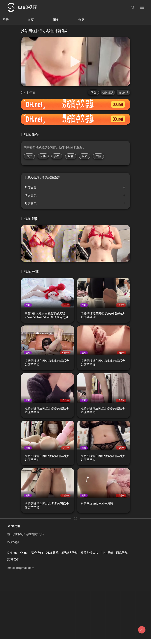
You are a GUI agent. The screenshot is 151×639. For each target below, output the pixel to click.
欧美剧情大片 (89, 552)
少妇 (56, 156)
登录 (6, 20)
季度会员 (30, 195)
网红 (84, 156)
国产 (29, 156)
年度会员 (30, 187)
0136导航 (52, 552)
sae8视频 (27, 7)
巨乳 (70, 156)
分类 (81, 20)
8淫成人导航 (69, 552)
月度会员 (30, 203)
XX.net (24, 552)
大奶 (43, 156)
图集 (56, 20)
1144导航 (107, 552)
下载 (93, 92)
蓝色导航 (37, 552)
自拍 (98, 156)
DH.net (12, 552)
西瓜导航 (122, 552)
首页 (31, 20)
